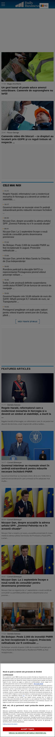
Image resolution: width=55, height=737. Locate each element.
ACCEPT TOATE (27, 729)
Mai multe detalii (38, 683)
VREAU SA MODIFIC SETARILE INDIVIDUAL (27, 733)
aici (24, 695)
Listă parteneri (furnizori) (10, 724)
